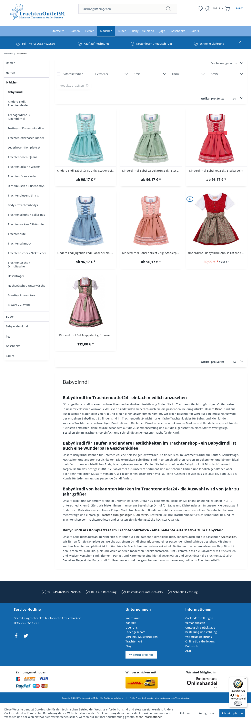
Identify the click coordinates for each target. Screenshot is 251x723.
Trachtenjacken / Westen (24, 167)
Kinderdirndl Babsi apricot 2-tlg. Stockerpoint (152, 253)
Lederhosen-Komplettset (24, 147)
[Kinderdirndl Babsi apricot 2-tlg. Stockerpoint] (151, 219)
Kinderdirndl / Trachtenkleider (18, 103)
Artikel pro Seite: (212, 98)
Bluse (151, 541)
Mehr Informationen (149, 717)
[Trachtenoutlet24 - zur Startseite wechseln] (38, 13)
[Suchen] (168, 9)
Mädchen (12, 82)
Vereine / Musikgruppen (142, 637)
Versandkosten (195, 623)
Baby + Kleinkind (17, 326)
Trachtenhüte (17, 234)
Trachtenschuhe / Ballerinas (26, 215)
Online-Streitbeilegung (200, 641)
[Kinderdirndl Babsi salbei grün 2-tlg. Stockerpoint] (151, 137)
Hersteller (101, 74)
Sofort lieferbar (73, 74)
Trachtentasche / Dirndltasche (19, 264)
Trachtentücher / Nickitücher (27, 253)
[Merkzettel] (200, 9)
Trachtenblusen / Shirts (23, 195)
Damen (10, 63)
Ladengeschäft (135, 632)
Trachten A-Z (134, 641)
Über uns (132, 627)
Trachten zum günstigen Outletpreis (124, 515)
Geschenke (13, 346)
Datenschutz (193, 646)
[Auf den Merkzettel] (85, 180)
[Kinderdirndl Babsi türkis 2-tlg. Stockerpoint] (85, 137)
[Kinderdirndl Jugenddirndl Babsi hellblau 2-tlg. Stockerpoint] (85, 219)
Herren (10, 72)
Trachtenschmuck (19, 243)
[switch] (238, 703)
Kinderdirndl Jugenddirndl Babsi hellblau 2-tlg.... (86, 253)
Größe (215, 74)
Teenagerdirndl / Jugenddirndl (19, 116)
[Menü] (244, 679)
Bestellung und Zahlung (201, 632)
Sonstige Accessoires (21, 295)
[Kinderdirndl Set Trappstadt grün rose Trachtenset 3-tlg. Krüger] (85, 302)
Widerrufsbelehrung (198, 637)
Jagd (9, 336)
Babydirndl (15, 92)
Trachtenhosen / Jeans (22, 157)
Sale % (10, 356)
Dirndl (219, 409)
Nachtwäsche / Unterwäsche (26, 285)
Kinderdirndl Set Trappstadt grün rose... (85, 335)
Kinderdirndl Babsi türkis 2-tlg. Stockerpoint (86, 170)
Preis (137, 74)
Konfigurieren (207, 713)
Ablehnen (186, 713)
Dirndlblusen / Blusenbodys (26, 186)
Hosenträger (16, 276)
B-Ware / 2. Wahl (19, 305)
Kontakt (131, 623)
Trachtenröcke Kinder (22, 176)
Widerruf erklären (141, 655)
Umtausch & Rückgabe (200, 627)
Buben (10, 316)
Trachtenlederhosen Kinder (26, 138)
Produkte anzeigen (71, 85)
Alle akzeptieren (232, 713)
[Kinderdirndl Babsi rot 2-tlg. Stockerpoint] (216, 137)
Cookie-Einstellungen (199, 618)
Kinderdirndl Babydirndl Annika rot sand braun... (217, 253)
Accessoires (228, 537)
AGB (188, 651)
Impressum (133, 618)
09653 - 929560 (26, 623)
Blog (128, 646)
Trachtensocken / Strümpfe (26, 224)
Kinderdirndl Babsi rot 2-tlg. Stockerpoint (216, 170)
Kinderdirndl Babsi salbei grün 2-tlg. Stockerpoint (152, 170)
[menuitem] (127, 9)
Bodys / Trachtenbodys (23, 205)
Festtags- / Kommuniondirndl (27, 128)
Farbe (176, 74)
